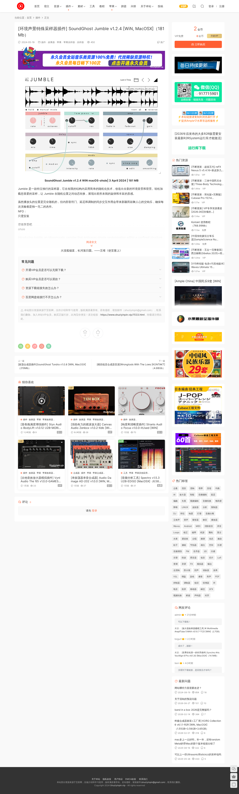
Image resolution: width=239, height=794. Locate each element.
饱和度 (218, 501)
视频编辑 (194, 501)
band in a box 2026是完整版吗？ (193, 709)
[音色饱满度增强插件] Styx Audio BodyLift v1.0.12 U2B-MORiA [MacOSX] (41, 426)
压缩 (209, 488)
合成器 (76, 473)
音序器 (196, 551)
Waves (176, 526)
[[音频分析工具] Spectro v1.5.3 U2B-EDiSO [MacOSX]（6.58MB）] (141, 454)
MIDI (198, 526)
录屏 (184, 564)
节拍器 (193, 545)
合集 (175, 488)
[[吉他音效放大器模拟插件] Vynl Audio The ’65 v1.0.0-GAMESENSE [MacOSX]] (41, 454)
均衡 (217, 488)
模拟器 (200, 564)
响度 (191, 513)
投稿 (160, 6)
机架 (202, 532)
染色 (192, 576)
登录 (94, 510)
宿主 (46, 6)
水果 (175, 538)
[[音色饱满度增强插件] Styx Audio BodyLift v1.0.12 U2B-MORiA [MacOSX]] (41, 400)
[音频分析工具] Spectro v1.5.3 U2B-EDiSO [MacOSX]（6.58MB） (141, 479)
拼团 (123, 6)
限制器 (214, 507)
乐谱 (175, 557)
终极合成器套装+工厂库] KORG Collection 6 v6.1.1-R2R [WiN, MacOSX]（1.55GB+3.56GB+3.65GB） (198, 724)
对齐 (207, 595)
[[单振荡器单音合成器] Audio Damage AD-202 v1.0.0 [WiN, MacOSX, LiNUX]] (91, 454)
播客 (200, 576)
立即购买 (199, 44)
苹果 (111, 6)
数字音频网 (21, 6)
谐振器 (206, 570)
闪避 (213, 551)
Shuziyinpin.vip (117, 785)
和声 (209, 576)
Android (188, 526)
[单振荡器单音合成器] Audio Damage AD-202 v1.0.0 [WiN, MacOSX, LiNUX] (91, 479)
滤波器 (195, 507)
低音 (203, 557)
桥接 (188, 595)
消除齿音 (209, 526)
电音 (175, 589)
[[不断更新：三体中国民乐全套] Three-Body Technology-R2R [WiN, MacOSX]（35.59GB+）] (180, 184)
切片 (211, 557)
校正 (186, 532)
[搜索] (202, 6)
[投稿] (194, 6)
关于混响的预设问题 (186, 698)
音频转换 (207, 501)
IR (214, 582)
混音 (184, 488)
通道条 (185, 538)
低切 (196, 582)
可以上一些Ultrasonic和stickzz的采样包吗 (198, 754)
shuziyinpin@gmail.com (153, 782)
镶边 (210, 564)
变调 (175, 564)
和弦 (182, 513)
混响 (192, 488)
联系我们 (143, 779)
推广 (162, 42)
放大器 (183, 494)
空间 (211, 545)
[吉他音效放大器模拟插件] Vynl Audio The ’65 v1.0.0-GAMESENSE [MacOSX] (40, 479)
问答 (133, 6)
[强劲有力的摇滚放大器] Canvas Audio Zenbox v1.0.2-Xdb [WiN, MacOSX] (91, 426)
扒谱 (219, 545)
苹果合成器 (98, 473)
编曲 (175, 501)
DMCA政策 (130, 779)
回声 (196, 570)
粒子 (175, 545)
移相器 (193, 589)
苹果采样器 (69, 42)
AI (174, 494)
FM (187, 551)
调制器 (187, 582)
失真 (184, 501)
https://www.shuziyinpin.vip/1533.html (122, 314)
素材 (80, 6)
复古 (219, 532)
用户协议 (118, 779)
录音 (219, 526)
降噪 (175, 507)
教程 (102, 6)
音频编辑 (202, 494)
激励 (219, 538)
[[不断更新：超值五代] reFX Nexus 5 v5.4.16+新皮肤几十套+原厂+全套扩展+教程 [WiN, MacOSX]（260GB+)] (180, 170)
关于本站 (146, 6)
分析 (205, 507)
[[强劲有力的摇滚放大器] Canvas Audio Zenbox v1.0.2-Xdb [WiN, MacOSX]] (91, 400)
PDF (217, 576)
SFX (211, 589)
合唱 (194, 538)
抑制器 (176, 582)
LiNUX (185, 507)
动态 (211, 538)
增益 (184, 576)
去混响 (176, 570)
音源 (56, 6)
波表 (215, 570)
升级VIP (214, 35)
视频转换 (177, 595)
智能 (192, 494)
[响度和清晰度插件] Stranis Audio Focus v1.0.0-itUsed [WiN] (141, 426)
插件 (68, 6)
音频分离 (210, 513)
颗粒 (211, 532)
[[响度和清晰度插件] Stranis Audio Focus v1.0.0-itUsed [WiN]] (141, 400)
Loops (176, 532)
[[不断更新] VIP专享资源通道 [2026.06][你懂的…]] (180, 212)
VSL (175, 576)
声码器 (197, 595)
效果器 (51, 42)
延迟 (213, 494)
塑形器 (195, 519)
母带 (201, 488)
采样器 (80, 42)
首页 (37, 6)
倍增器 (206, 582)
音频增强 (177, 551)
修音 (205, 519)
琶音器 (193, 557)
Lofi (219, 557)
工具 (92, 6)
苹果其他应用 (141, 473)
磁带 (194, 532)
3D (205, 551)
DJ (174, 513)
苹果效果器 (48, 419)
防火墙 (187, 570)
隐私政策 (107, 779)
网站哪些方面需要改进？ (188, 687)
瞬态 (203, 589)
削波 (184, 557)
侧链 (184, 545)
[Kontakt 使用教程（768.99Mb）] (180, 225)
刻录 (184, 589)
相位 (203, 545)
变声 (186, 519)
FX (191, 564)
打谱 (199, 513)
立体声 (176, 519)
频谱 (203, 538)
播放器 (214, 519)
